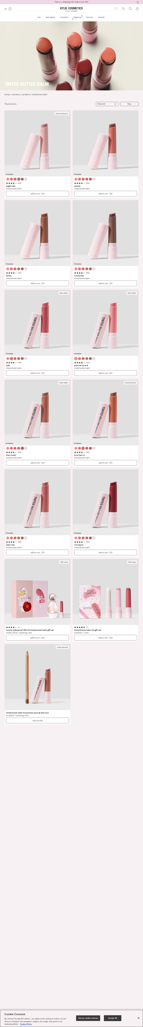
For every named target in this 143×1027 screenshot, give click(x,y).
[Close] (138, 1018)
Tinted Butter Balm (39, 94)
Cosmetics (64, 17)
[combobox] (107, 104)
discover (89, 17)
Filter (129, 104)
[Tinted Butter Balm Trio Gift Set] (106, 592)
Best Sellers (50, 17)
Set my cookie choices (88, 1018)
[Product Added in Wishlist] (116, 9)
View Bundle (37, 720)
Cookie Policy (26, 1024)
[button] (130, 9)
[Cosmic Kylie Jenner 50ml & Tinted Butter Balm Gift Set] (37, 592)
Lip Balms (26, 94)
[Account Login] (123, 9)
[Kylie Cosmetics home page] (72, 9)
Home (6, 94)
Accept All (112, 1018)
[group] (71, 2)
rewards (101, 17)
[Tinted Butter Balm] (37, 143)
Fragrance (77, 17)
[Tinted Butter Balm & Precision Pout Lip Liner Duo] (37, 677)
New (39, 17)
